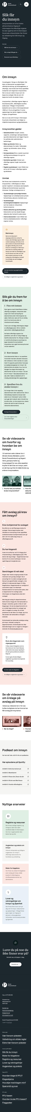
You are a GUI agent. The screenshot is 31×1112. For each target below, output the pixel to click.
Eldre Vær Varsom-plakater (14, 1042)
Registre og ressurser (11, 1059)
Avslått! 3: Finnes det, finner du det (13, 776)
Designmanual (6, 1013)
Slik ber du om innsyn (10, 47)
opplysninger (23, 378)
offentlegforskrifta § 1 (18, 330)
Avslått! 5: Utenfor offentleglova (12, 784)
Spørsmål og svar (10, 1086)
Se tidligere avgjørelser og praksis (13, 277)
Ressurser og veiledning (11, 57)
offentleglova (18, 103)
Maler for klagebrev (11, 1055)
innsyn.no (24, 340)
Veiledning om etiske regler (14, 1039)
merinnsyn (12, 242)
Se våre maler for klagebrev (11, 670)
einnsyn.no (15, 340)
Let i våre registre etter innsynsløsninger (10, 417)
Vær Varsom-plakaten (12, 1035)
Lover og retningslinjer (12, 1062)
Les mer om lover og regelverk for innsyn (13, 271)
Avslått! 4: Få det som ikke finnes (12, 780)
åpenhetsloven (22, 122)
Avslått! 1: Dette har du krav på (11, 769)
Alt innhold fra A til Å (7, 1015)
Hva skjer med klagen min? (14, 1082)
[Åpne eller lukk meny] (26, 4)
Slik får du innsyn (9, 1052)
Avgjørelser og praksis (12, 1066)
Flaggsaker (7, 1102)
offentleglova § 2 (11, 328)
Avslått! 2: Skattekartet (9, 772)
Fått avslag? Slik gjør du (10, 52)
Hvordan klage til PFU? (12, 1075)
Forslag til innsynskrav (10, 412)
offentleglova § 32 (18, 554)
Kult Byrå (9, 1022)
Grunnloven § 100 (7, 103)
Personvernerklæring (7, 1010)
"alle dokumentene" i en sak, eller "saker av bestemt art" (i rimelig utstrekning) (15, 376)
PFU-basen (7, 1095)
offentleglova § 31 (7, 539)
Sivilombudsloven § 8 (16, 629)
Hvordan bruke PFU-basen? (14, 1099)
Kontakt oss (14, 964)
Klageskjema (8, 1079)
